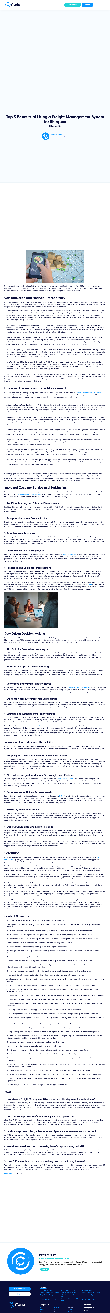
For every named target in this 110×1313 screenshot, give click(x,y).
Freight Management (32, 726)
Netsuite (42, 1309)
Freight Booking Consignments (48, 1295)
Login (87, 5)
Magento (56, 1309)
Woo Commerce (72, 1311)
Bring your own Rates (46, 1290)
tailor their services (69, 554)
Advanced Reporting (87, 1295)
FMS (90, 585)
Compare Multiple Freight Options (49, 1292)
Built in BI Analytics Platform (89, 1299)
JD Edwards (57, 1307)
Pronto (42, 1311)
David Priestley (57, 134)
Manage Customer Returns (68, 1292)
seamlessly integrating (65, 779)
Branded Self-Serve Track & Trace (91, 1292)
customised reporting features (79, 687)
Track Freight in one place (68, 1290)
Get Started (73, 5)
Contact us (8, 1173)
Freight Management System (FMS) (89, 393)
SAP (41, 1307)
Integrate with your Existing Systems (91, 1297)
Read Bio (44, 1269)
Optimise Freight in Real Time (48, 1299)
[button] (96, 4)
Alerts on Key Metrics (87, 1290)
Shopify (70, 1309)
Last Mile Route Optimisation (48, 1297)
